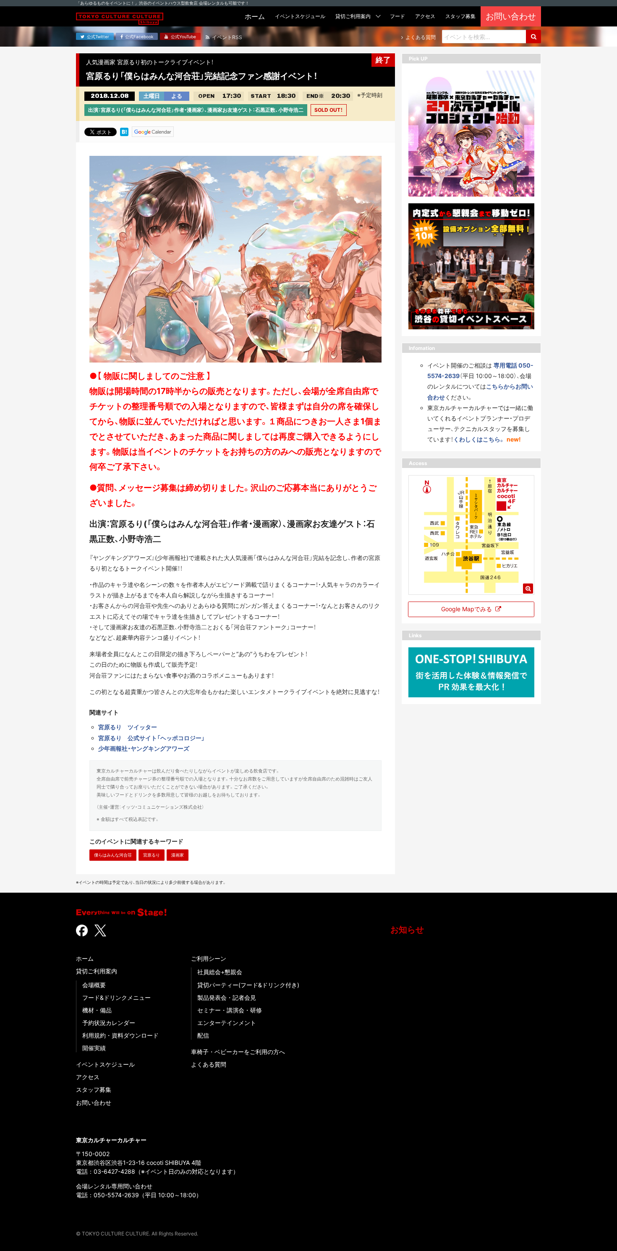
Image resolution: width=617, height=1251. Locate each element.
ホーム (85, 958)
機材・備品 (97, 1010)
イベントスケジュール (105, 1064)
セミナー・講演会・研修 (229, 1010)
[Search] (533, 36)
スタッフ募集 (93, 1089)
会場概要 (94, 984)
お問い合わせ (93, 1102)
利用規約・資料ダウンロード (120, 1035)
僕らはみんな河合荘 (113, 854)
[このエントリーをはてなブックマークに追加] (124, 131)
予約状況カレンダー (108, 1022)
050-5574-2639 (116, 1194)
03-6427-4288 (114, 1171)
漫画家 (177, 854)
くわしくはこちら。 (479, 439)
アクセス (87, 1076)
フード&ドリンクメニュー (116, 997)
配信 (203, 1035)
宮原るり (151, 854)
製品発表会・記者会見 (226, 997)
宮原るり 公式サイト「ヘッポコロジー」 (151, 737)
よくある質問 (208, 1064)
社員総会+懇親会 (219, 971)
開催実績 (94, 1047)
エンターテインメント (226, 1022)
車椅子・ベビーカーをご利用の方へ (238, 1051)
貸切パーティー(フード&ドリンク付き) (248, 984)
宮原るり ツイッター (127, 727)
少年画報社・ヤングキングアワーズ (143, 748)
